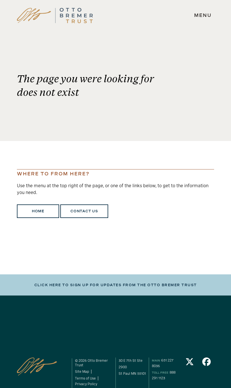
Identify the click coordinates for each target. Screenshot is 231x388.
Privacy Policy (86, 384)
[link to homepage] (55, 15)
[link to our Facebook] (206, 363)
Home (38, 211)
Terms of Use (85, 378)
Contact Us (84, 211)
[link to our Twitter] (189, 363)
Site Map (82, 372)
